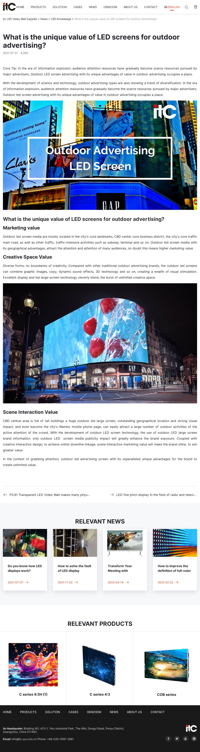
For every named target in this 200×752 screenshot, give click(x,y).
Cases (77, 7)
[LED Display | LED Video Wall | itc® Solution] (9, 7)
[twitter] (176, 744)
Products (38, 7)
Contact (150, 7)
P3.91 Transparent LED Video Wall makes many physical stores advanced (64, 495)
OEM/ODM (110, 7)
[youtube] (185, 744)
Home (20, 7)
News (93, 7)
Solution (60, 7)
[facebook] (167, 744)
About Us (131, 7)
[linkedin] (193, 744)
